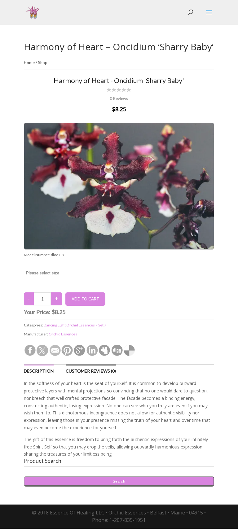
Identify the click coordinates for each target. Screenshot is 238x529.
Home (29, 62)
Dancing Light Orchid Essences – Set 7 (75, 325)
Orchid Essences (63, 334)
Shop (42, 62)
